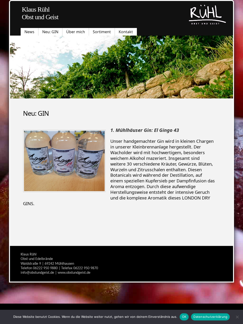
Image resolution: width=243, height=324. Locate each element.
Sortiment (102, 31)
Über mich (75, 31)
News (29, 31)
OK (184, 317)
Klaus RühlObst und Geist (40, 13)
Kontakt (126, 31)
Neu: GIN (50, 31)
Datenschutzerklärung (210, 317)
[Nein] (237, 317)
